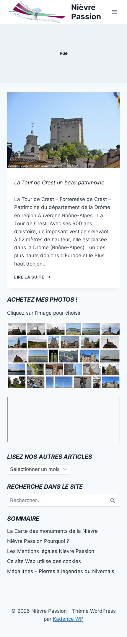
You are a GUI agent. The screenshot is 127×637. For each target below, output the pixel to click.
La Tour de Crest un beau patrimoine (59, 182)
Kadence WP (68, 619)
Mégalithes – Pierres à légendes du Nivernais (60, 571)
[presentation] (63, 130)
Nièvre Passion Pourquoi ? (38, 541)
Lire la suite (32, 277)
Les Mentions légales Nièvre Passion (50, 551)
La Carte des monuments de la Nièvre (52, 531)
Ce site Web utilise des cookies (44, 561)
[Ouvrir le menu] (114, 11)
